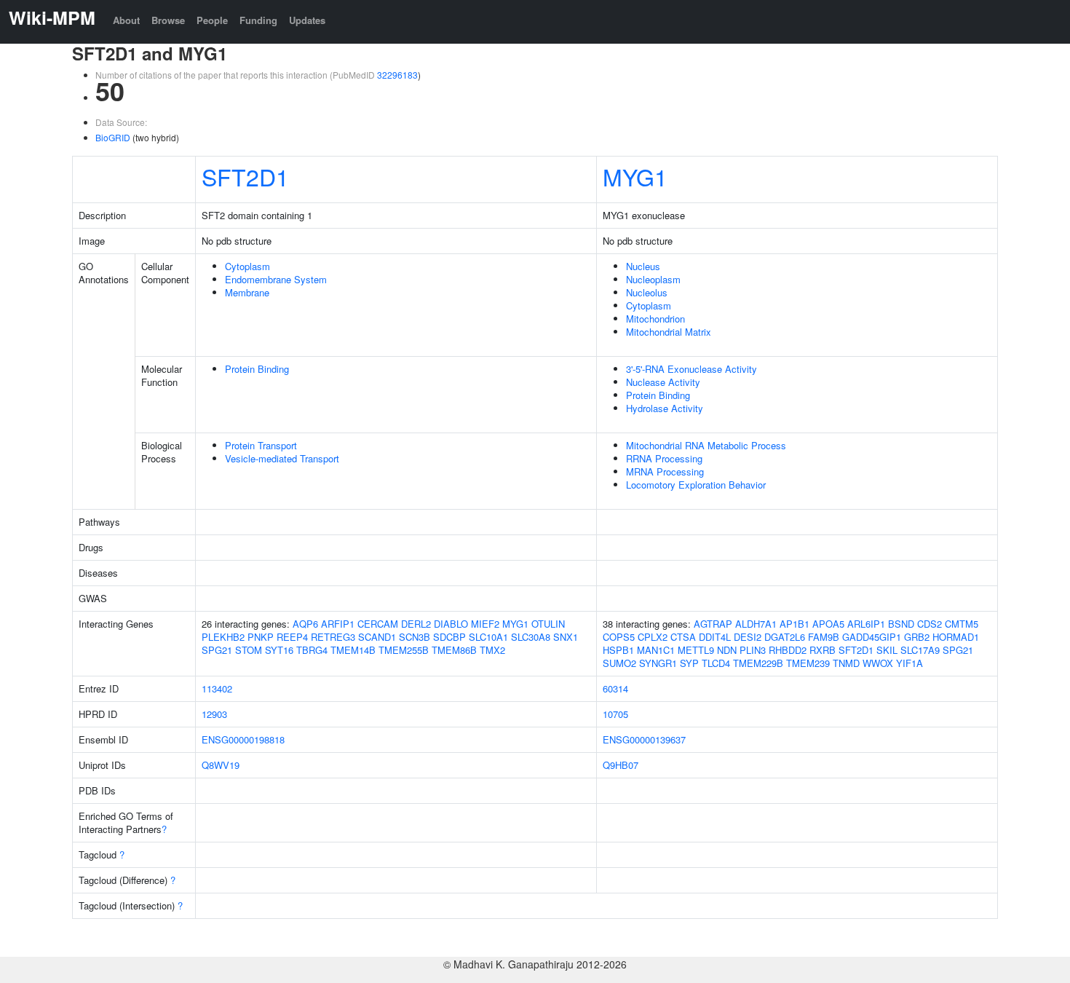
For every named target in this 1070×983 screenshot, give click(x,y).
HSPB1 (618, 650)
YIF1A (909, 663)
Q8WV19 (220, 765)
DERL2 (416, 624)
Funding (258, 20)
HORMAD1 (955, 637)
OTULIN (548, 624)
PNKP (260, 637)
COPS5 (619, 637)
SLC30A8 (530, 637)
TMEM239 (808, 663)
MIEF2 (485, 624)
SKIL (886, 650)
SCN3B (414, 637)
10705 (615, 714)
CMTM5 (961, 624)
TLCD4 (716, 663)
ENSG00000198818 (243, 739)
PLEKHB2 (223, 637)
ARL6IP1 (866, 624)
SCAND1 (377, 637)
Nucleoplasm (653, 279)
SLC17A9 (920, 650)
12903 (214, 714)
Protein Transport (261, 445)
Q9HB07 (620, 765)
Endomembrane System (276, 279)
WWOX (878, 663)
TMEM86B (454, 650)
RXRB (822, 650)
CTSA (683, 637)
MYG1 (635, 176)
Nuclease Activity (663, 382)
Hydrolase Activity (664, 408)
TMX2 (492, 650)
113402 (217, 688)
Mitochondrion (655, 318)
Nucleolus (646, 292)
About (126, 20)
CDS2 (929, 624)
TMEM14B (353, 650)
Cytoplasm (247, 266)
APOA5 (828, 624)
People (212, 20)
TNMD (846, 663)
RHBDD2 (788, 650)
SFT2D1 (245, 176)
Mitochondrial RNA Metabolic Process (706, 445)
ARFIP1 (337, 624)
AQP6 (305, 624)
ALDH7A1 (756, 624)
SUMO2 (619, 663)
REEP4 (292, 637)
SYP (689, 663)
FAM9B (823, 637)
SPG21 (217, 650)
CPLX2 (652, 637)
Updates (307, 20)
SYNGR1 (658, 663)
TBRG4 (312, 650)
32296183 (397, 74)
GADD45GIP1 (871, 637)
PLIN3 (753, 650)
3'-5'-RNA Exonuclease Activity (691, 369)
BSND (901, 624)
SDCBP (449, 637)
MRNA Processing (665, 471)
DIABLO (451, 624)
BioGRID (112, 137)
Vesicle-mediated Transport (282, 458)
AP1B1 (794, 624)
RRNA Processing (664, 458)
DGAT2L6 (784, 637)
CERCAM (377, 624)
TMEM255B (404, 650)
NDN (727, 650)
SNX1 (565, 637)
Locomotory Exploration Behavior (696, 484)
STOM (248, 650)
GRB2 (917, 637)
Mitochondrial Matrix (668, 332)
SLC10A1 (488, 637)
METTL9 (696, 650)
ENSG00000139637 (644, 739)
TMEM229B (758, 663)
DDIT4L (715, 637)
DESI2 (747, 637)
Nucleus (643, 266)
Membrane (247, 292)
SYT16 (279, 650)
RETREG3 (333, 637)
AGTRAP (713, 624)
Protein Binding (257, 369)
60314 (615, 688)
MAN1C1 (656, 650)
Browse (168, 20)
